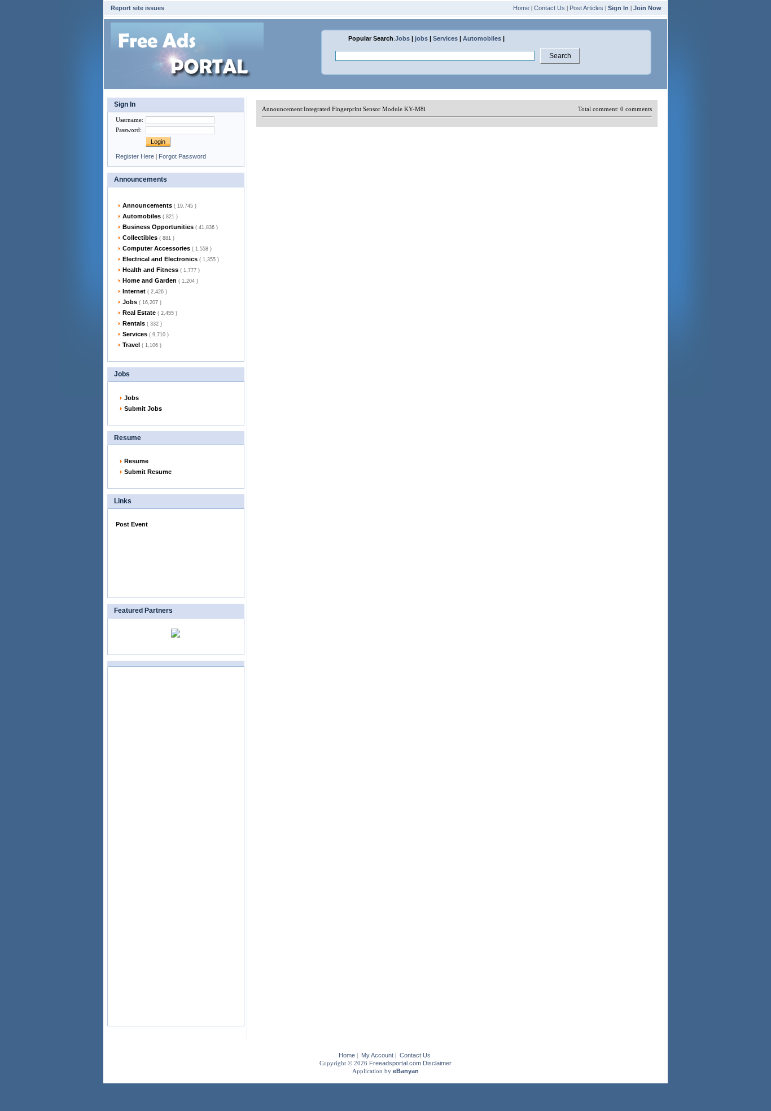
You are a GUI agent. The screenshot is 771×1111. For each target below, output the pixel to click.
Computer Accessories (167, 248)
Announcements (159, 205)
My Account (377, 1055)
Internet (144, 291)
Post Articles (586, 8)
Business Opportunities (170, 226)
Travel (141, 344)
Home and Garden (160, 280)
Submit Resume (148, 471)
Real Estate (149, 312)
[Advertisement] (172, 560)
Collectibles (148, 237)
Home (521, 8)
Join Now (647, 8)
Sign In (618, 8)
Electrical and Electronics (170, 259)
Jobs (402, 38)
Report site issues (137, 8)
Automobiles (482, 38)
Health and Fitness (161, 269)
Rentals (142, 323)
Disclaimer (437, 1063)
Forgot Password (182, 156)
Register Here (135, 156)
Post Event (132, 524)
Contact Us (549, 8)
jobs (421, 38)
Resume (136, 461)
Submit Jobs (143, 408)
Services (445, 38)
